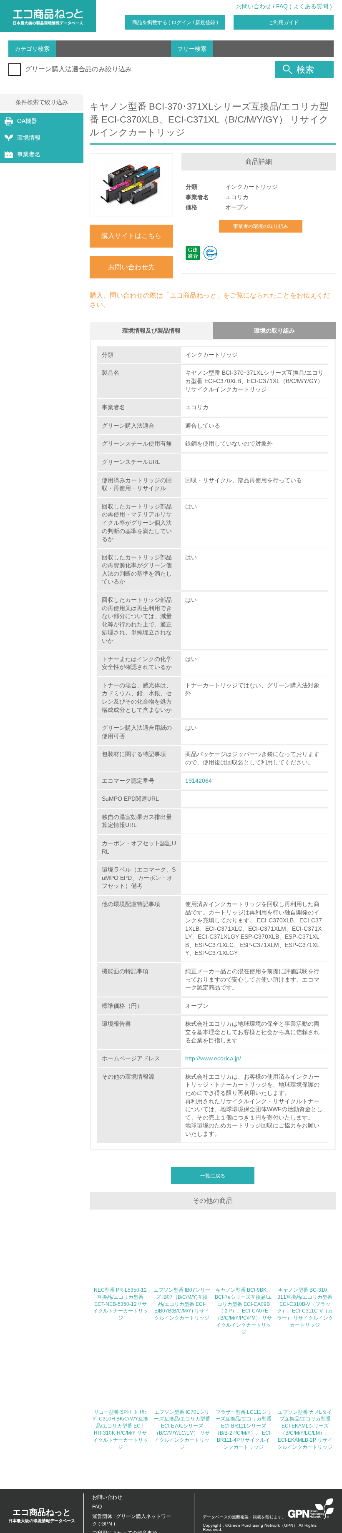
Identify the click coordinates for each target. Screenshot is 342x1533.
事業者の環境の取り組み (260, 226)
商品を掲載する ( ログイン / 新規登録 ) (175, 22)
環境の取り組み (274, 330)
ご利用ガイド (284, 22)
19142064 (198, 780)
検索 (305, 69)
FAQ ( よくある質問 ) (305, 6)
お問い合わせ (253, 6)
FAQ (97, 1507)
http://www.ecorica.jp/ (213, 1058)
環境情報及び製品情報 (151, 330)
